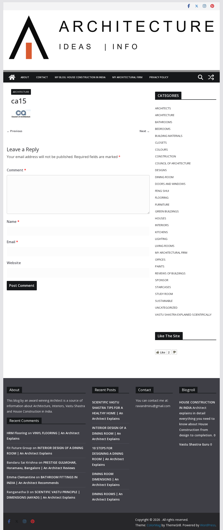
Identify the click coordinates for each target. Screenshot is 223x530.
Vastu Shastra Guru (194, 444)
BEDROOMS (163, 129)
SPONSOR (161, 280)
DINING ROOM (164, 177)
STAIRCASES (163, 287)
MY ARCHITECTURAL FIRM (127, 77)
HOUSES (160, 218)
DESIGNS (161, 170)
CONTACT (42, 77)
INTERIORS (162, 225)
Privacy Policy (158, 77)
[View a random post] (211, 77)
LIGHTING (161, 239)
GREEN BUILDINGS (167, 211)
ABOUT (25, 77)
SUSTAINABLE (164, 301)
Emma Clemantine (21, 477)
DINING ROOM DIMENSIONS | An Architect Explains (106, 479)
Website (14, 262)
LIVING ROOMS (164, 246)
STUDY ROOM (164, 294)
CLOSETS (161, 143)
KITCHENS (161, 232)
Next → (145, 131)
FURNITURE (162, 204)
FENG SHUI (162, 191)
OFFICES (160, 260)
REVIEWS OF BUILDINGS (170, 273)
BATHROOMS (163, 122)
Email (12, 241)
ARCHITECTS (163, 108)
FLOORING (162, 198)
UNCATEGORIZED (166, 308)
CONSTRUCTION (165, 156)
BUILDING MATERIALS (168, 136)
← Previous (14, 131)
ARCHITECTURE (21, 91)
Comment (16, 170)
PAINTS (159, 266)
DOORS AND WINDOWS (170, 184)
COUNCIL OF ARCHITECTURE (173, 163)
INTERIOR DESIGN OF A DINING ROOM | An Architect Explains (109, 433)
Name (13, 221)
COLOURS (161, 149)
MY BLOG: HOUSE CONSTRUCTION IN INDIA (80, 77)
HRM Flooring (17, 433)
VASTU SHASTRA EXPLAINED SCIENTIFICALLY (183, 315)
